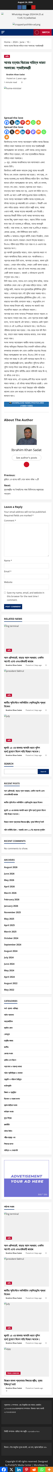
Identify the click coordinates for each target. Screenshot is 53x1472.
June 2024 (9, 963)
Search (8, 763)
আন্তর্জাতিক (8, 1021)
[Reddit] (28, 122)
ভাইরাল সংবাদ (9, 1111)
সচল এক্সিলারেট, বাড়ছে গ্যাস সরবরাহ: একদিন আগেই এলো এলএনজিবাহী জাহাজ (24, 659)
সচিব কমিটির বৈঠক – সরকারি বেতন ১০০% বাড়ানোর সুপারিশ (24, 829)
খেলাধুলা (7, 1034)
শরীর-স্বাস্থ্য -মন (9, 1137)
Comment (10, 520)
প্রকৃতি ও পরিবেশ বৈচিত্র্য (12, 1079)
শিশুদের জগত (8, 1143)
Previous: (21, 477)
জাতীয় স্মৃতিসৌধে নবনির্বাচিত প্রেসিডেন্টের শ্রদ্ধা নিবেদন (23, 802)
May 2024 (9, 970)
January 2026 (11, 905)
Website (8, 582)
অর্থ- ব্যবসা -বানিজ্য (11, 1008)
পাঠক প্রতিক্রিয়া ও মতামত (13, 1072)
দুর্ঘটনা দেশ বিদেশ (10, 1060)
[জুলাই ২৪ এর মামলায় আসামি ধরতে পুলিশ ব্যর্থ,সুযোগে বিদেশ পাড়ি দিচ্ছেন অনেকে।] (26, 729)
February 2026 (11, 899)
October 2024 (11, 938)
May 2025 (9, 918)
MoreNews (39, 1465)
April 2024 (9, 976)
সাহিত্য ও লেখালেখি (11, 1150)
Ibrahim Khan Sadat (15, 74)
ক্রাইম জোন (8, 1027)
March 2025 (10, 931)
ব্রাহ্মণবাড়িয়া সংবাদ (10, 1105)
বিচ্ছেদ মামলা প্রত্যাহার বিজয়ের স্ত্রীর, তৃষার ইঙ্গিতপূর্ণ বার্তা (24, 821)
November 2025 (12, 912)
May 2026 (9, 880)
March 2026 (10, 892)
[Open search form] (30, 32)
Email (7, 571)
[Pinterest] (22, 122)
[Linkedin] (17, 122)
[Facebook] (6, 122)
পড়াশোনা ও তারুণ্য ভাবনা (13, 1066)
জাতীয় (7, 56)
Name (8, 560)
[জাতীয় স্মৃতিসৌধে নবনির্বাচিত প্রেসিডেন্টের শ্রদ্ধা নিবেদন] (26, 684)
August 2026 (10, 867)
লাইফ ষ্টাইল (8, 1130)
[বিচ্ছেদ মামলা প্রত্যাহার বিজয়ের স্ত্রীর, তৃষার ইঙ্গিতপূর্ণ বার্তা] (26, 1362)
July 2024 (9, 957)
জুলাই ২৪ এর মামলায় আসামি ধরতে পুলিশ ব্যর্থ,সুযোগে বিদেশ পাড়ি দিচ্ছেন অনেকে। (22, 749)
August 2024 (10, 951)
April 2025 (9, 925)
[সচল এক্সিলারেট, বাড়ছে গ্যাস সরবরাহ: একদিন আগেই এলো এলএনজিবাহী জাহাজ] (26, 639)
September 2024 (12, 944)
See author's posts (26, 457)
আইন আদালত (9, 1014)
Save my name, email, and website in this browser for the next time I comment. (25, 596)
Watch (46, 32)
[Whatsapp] (33, 122)
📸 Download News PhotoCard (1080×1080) (26, 404)
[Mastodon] (33, 132)
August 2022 (10, 983)
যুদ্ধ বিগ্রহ (8, 1117)
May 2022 (9, 989)
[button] (3, 32)
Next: (23, 489)
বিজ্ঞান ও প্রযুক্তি (10, 1092)
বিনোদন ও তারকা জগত (12, 1098)
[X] (12, 122)
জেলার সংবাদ (8, 1053)
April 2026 (9, 886)
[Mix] (38, 132)
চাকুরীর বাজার (8, 1040)
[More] (38, 122)
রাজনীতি (7, 1124)
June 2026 (9, 873)
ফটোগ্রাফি (7, 1085)
